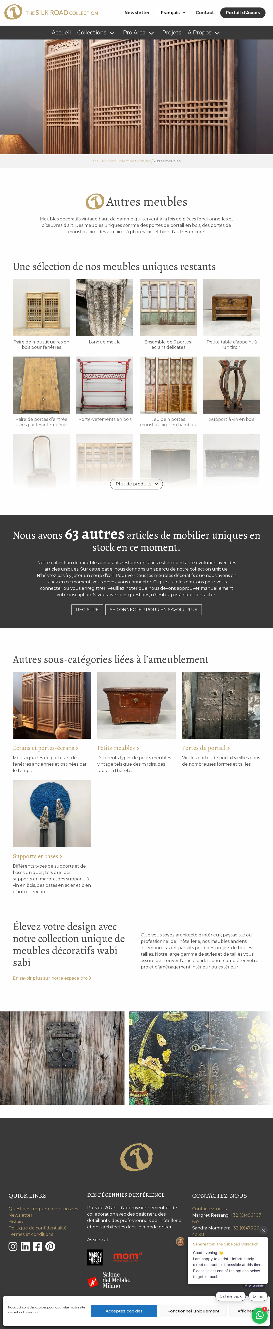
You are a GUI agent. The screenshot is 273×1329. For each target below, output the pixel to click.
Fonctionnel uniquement (193, 1311)
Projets (171, 32)
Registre (87, 609)
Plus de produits (133, 483)
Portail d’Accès (243, 12)
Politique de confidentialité (38, 1228)
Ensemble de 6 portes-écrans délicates (168, 344)
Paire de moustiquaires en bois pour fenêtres (41, 344)
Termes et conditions (31, 1234)
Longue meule (105, 342)
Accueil (61, 32)
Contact (205, 12)
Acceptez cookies (124, 1311)
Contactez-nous (209, 1208)
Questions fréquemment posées (43, 1208)
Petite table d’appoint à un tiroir (232, 344)
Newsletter (137, 12)
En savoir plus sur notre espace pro (50, 978)
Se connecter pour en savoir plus (153, 609)
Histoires (17, 1221)
